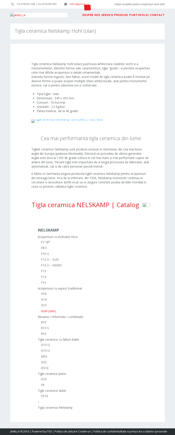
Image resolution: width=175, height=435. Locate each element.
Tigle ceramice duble (52, 391)
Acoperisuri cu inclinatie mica (57, 237)
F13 (43, 271)
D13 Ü (45, 345)
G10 (44, 379)
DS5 (44, 362)
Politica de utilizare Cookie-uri (73, 431)
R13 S (45, 328)
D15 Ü (45, 351)
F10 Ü (45, 254)
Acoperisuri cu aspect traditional (60, 288)
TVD (49, 431)
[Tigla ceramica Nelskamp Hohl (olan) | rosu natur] (67, 120)
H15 (44, 305)
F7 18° (45, 242)
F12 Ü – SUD (50, 259)
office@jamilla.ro (79, 4)
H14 (44, 299)
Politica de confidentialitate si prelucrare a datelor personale (130, 431)
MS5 (44, 356)
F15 (43, 283)
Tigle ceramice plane (52, 374)
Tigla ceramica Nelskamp (55, 407)
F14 (43, 277)
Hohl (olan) (48, 311)
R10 (43, 322)
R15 (43, 334)
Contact (157, 15)
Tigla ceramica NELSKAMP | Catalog (87, 204)
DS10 (44, 368)
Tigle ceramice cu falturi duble (58, 339)
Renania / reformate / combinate (60, 317)
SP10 (44, 396)
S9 (42, 385)
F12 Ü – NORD (51, 265)
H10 (44, 294)
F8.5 (44, 248)
